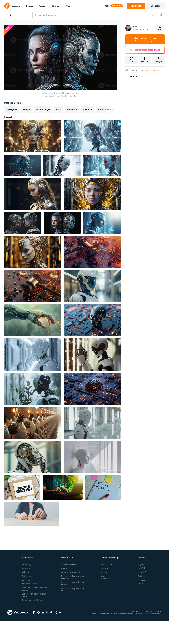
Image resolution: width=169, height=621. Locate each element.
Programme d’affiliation (71, 572)
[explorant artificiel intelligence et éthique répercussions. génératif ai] (32, 136)
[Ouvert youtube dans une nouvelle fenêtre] (60, 612)
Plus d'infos (132, 76)
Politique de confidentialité (122, 613)
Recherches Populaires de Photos (72, 583)
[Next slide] (116, 109)
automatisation (105, 109)
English (141, 564)
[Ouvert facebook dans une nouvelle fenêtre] (34, 612)
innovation (72, 109)
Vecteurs (16, 6)
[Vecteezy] (7, 6)
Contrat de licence (69, 564)
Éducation (26, 580)
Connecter (155, 6)
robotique (87, 109)
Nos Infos (104, 572)
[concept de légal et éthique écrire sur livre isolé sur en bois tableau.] (103, 487)
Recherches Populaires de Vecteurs (72, 577)
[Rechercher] (153, 15)
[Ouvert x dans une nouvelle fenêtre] (56, 612)
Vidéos (42, 6)
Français (141, 580)
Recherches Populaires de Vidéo (72, 589)
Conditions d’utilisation (100, 613)
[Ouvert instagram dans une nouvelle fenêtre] (38, 612)
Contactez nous (107, 568)
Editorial (55, 6)
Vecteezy (26, 568)
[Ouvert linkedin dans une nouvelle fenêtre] (43, 612)
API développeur (29, 583)
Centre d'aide (106, 564)
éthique (26, 109)
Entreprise (26, 576)
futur (58, 109)
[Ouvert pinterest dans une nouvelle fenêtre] (47, 612)
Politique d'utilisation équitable (147, 613)
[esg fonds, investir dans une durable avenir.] (31, 514)
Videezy (25, 572)
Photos (29, 6)
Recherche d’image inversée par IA (34, 588)
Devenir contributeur (106, 577)
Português (142, 572)
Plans (106, 6)
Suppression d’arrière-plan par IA (34, 595)
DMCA (64, 568)
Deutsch (141, 576)
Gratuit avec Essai (145, 39)
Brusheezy (26, 564)
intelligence (11, 109)
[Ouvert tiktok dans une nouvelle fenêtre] (51, 612)
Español (141, 568)
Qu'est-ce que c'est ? (152, 70)
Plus (68, 6)
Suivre (159, 29)
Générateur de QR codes (33, 600)
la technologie (43, 109)
